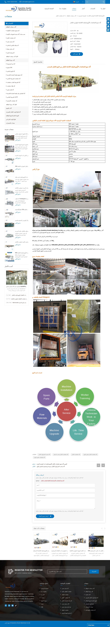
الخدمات (92, 9)
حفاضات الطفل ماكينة (66, 591)
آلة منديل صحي (10, 42)
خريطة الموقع (44, 601)
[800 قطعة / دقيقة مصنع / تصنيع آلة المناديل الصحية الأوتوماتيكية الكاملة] (9, 257)
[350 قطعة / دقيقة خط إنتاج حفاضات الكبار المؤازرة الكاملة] (9, 170)
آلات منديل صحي (65, 604)
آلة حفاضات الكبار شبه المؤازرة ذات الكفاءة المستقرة (42, 551)
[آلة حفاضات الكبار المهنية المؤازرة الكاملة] (60, 541)
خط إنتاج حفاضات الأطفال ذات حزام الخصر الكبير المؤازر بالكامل (22, 242)
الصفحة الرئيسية (49, 9)
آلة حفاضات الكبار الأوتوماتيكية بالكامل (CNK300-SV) (96, 551)
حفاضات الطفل (65, 595)
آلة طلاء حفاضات (11, 86)
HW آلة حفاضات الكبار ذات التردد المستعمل (78, 551)
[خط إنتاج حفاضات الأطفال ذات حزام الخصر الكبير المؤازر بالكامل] (9, 246)
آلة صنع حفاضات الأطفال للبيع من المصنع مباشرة (22, 220)
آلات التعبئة (9, 108)
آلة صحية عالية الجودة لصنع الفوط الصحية (22, 145)
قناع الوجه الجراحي (11, 119)
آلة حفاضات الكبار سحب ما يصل (61, 454)
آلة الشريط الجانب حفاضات (13, 82)
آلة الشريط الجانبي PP (12, 97)
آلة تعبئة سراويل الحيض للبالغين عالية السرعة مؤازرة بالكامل (22, 188)
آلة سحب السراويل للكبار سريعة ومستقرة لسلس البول (51, 466)
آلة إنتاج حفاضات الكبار (67, 601)
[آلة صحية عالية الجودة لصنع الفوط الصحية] (9, 148)
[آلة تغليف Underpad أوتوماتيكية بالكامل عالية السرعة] (9, 202)
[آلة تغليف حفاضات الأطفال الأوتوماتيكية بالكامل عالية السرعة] (9, 235)
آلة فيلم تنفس (10, 90)
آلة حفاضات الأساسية (12, 101)
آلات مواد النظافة (10, 60)
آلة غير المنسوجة (11, 64)
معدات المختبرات (10, 123)
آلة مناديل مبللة (10, 49)
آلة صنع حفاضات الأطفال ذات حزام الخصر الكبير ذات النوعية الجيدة (22, 156)
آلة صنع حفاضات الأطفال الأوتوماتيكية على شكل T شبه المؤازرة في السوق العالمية (22, 177)
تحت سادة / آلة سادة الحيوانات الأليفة (16, 34)
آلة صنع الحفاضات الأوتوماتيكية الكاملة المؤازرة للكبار (52, 480)
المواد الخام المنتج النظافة (12, 116)
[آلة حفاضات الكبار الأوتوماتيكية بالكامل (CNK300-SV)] (96, 541)
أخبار (83, 9)
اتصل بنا (103, 9)
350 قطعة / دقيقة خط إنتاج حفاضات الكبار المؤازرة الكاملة (22, 166)
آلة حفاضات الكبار (60, 16)
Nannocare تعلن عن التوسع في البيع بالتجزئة (23, 302)
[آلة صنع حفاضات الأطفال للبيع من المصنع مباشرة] (9, 224)
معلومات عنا (62, 9)
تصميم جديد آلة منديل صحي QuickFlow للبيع (16, 286)
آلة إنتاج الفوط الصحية (66, 613)
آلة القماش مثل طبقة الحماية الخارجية (16, 93)
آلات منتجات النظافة (71, 16)
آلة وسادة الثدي (10, 53)
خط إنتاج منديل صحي (66, 607)
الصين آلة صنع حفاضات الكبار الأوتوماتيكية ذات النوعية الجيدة (52, 464)
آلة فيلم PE (9, 68)
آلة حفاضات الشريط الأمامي (13, 79)
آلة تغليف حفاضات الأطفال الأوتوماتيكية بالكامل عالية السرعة (22, 231)
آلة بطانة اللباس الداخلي (13, 45)
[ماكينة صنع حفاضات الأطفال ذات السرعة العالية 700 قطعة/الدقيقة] (9, 213)
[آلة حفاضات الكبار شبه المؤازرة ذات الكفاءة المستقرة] (42, 541)
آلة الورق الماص (11, 71)
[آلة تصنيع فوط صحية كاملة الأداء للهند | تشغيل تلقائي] (9, 138)
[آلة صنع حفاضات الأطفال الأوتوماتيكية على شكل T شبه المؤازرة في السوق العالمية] (9, 181)
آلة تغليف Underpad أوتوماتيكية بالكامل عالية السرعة (22, 199)
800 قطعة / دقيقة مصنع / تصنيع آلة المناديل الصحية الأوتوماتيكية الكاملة (22, 253)
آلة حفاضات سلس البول (39, 457)
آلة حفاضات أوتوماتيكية (90, 610)
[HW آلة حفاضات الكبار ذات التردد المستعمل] (78, 541)
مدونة (42, 604)
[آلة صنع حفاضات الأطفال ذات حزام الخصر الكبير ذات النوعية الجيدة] (9, 159)
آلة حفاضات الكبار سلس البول (90, 454)
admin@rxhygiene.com (28, 2)
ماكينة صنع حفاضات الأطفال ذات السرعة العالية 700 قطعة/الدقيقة (22, 210)
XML (42, 607)
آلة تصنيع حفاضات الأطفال (13, 31)
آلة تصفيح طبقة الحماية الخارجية (14, 75)
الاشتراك (94, 572)
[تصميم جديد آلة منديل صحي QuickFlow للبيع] (16, 277)
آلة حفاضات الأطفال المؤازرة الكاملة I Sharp (21, 299)
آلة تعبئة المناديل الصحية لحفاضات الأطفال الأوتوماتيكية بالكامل (25, 295)
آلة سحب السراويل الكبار (44, 454)
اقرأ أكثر (17, 140)
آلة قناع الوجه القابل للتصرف (13, 112)
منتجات (74, 9)
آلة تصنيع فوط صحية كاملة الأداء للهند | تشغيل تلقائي (22, 134)
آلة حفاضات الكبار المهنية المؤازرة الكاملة (60, 551)
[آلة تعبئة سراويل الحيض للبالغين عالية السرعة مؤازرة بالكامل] (9, 192)
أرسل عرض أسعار (44, 516)
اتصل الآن (75, 54)
